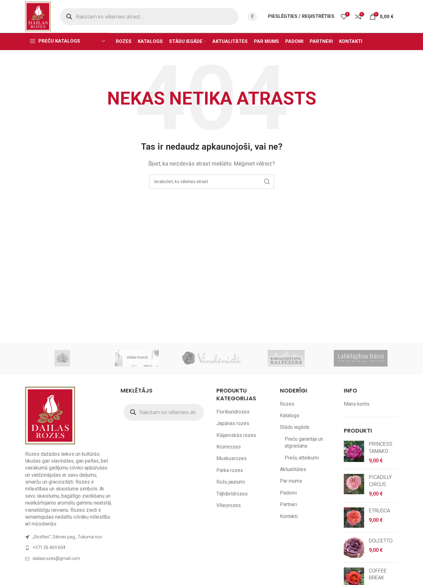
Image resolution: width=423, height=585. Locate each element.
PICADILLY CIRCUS (380, 480)
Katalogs (289, 415)
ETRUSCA (379, 511)
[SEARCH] (267, 181)
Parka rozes (229, 470)
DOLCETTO (381, 541)
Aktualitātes (293, 469)
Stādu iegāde (294, 427)
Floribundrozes (233, 412)
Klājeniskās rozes (236, 435)
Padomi (288, 493)
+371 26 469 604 (49, 547)
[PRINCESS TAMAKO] (354, 452)
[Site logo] (38, 16)
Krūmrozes (228, 447)
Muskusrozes (231, 458)
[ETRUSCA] (354, 517)
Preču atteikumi (302, 458)
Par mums (291, 481)
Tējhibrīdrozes (232, 494)
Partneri (288, 504)
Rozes (287, 404)
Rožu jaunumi (230, 482)
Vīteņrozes (228, 505)
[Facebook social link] (252, 16)
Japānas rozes (232, 423)
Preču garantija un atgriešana (304, 442)
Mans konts (356, 404)
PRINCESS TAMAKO (380, 447)
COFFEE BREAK (378, 574)
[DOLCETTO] (354, 547)
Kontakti (289, 516)
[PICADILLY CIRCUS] (354, 485)
